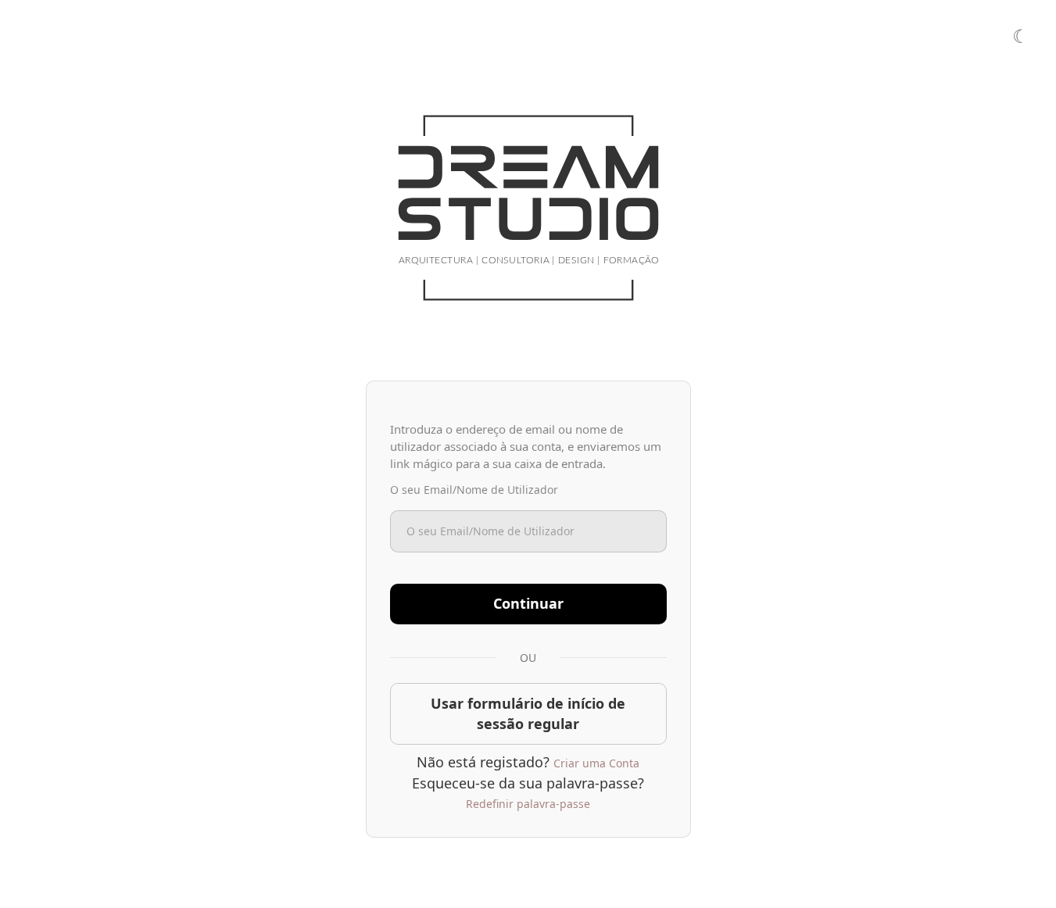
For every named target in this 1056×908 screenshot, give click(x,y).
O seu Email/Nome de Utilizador (474, 489)
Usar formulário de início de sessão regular (528, 713)
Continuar (528, 603)
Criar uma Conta (596, 763)
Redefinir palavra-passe (528, 803)
